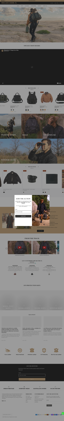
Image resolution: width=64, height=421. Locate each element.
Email (16, 209)
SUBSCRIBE (23, 216)
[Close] (48, 196)
